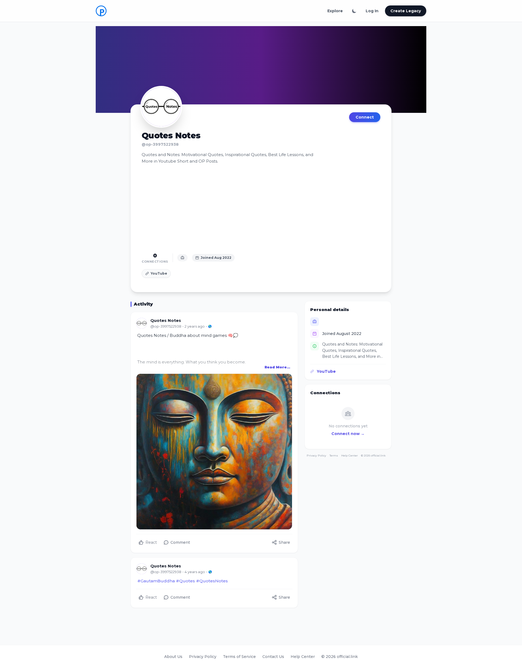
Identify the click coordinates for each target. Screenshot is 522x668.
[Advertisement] (261, 208)
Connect (365, 117)
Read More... (277, 367)
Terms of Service (239, 656)
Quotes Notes (165, 320)
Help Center (349, 455)
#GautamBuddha (156, 580)
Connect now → (348, 433)
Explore (335, 10)
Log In (372, 10)
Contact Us (273, 656)
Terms (334, 455)
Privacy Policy (316, 455)
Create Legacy (405, 10)
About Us (173, 656)
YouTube (159, 273)
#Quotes (185, 580)
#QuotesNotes (212, 580)
